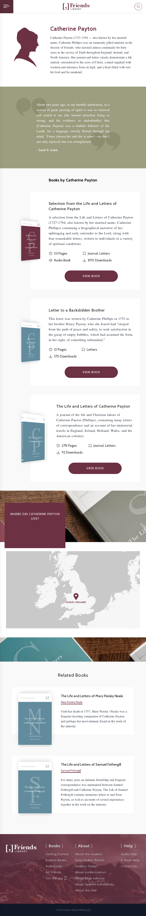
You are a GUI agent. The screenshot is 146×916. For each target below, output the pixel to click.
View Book (91, 276)
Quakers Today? (86, 866)
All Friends (53, 872)
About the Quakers (88, 854)
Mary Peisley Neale (72, 702)
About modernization (90, 872)
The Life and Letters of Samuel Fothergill (91, 764)
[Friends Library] (76, 6)
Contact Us (129, 866)
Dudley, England (76, 602)
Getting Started (57, 854)
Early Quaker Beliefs (90, 860)
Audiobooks (54, 866)
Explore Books (56, 860)
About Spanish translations (94, 884)
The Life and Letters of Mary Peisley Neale (92, 696)
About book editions (90, 878)
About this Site (86, 890)
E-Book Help (130, 860)
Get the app (54, 878)
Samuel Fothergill (71, 770)
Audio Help (129, 854)
